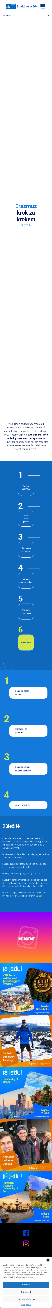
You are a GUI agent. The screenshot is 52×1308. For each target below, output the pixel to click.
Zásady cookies (26, 1305)
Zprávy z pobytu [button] (22, 805)
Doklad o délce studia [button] (22, 693)
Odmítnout (26, 1292)
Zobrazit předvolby (26, 1299)
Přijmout (26, 1284)
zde (40, 896)
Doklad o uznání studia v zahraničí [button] (23, 769)
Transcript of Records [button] (21, 731)
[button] (48, 1260)
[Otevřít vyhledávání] (49, 16)
